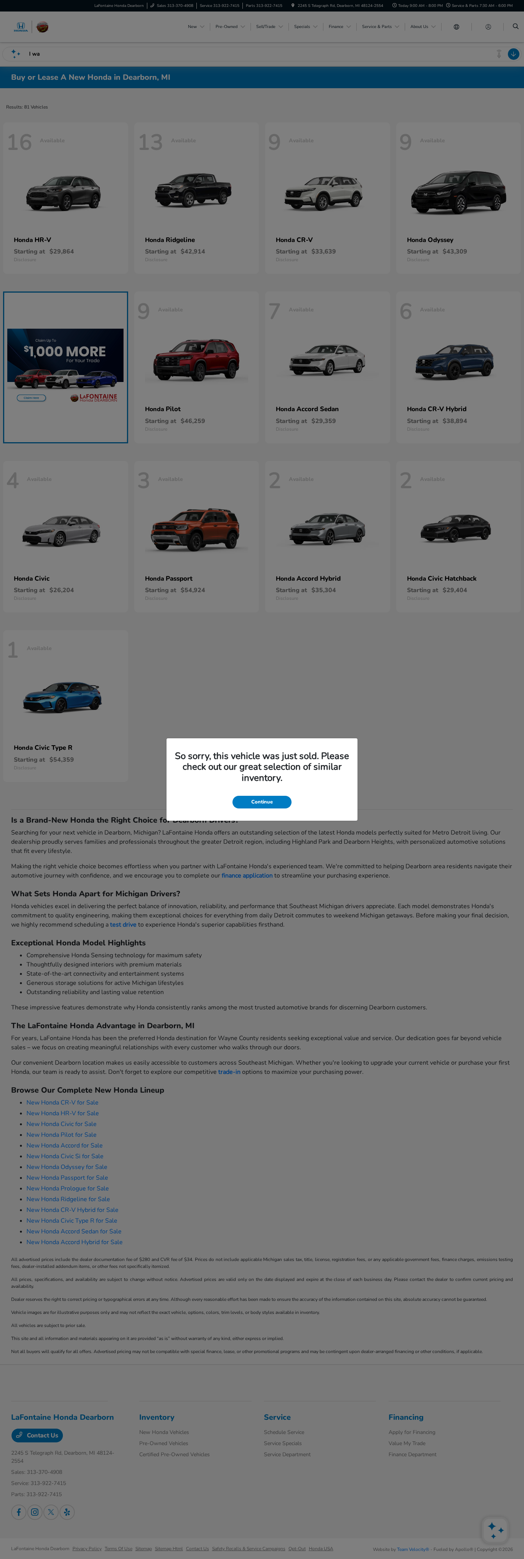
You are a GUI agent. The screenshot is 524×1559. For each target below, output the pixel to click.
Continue (262, 801)
